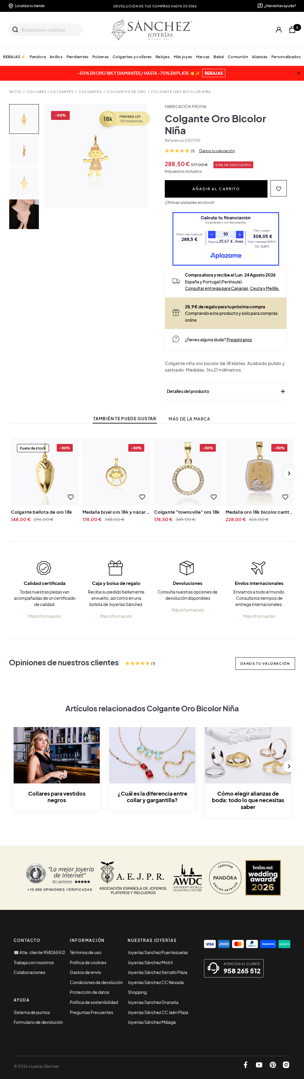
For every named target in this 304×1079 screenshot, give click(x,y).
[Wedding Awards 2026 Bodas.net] (263, 878)
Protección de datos (89, 992)
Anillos (56, 56)
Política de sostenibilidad (94, 1002)
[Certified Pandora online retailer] (225, 878)
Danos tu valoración (217, 150)
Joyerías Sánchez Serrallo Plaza (157, 972)
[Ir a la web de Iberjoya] (133, 878)
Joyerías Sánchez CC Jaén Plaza (158, 1012)
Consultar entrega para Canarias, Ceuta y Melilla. (232, 288)
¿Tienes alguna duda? (218, 339)
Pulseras (100, 56)
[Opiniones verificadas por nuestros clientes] (59, 878)
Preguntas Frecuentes (91, 1012)
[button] (278, 188)
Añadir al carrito (216, 188)
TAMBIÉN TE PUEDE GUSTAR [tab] (124, 418)
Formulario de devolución (38, 1022)
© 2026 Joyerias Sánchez (36, 1066)
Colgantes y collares (132, 56)
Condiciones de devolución (96, 982)
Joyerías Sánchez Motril (150, 962)
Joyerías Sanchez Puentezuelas (158, 952)
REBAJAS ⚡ (14, 56)
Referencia (174, 140)
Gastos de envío (85, 972)
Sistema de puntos (32, 1012)
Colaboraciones (29, 972)
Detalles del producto (226, 391)
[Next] (289, 473)
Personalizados (286, 56)
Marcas (203, 56)
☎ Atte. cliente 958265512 (39, 952)
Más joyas (183, 56)
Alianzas (259, 56)
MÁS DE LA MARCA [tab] (189, 418)
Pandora (38, 56)
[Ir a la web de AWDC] (188, 878)
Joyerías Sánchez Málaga (152, 1022)
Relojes (163, 56)
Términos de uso (85, 952)
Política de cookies (88, 962)
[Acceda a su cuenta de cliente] (279, 30)
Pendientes (77, 56)
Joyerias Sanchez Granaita (153, 1002)
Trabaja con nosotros (34, 962)
